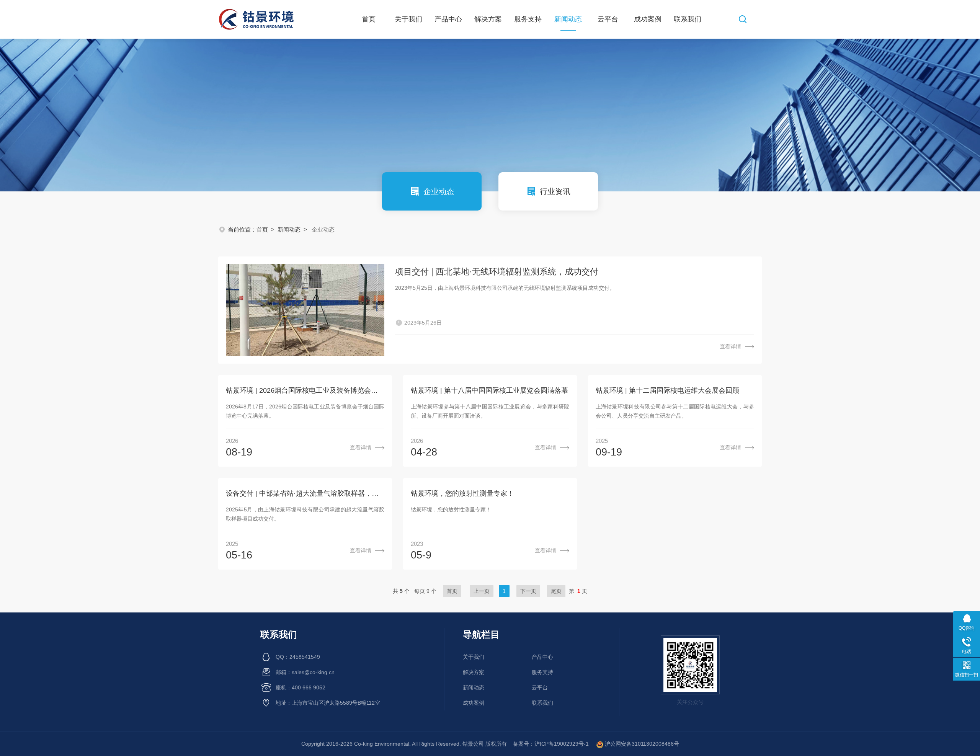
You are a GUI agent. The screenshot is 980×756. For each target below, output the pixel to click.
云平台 (608, 19)
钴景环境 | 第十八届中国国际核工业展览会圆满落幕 (489, 390)
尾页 (556, 591)
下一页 (528, 591)
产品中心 (448, 19)
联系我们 (687, 19)
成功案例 (648, 19)
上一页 (482, 591)
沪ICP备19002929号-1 (562, 744)
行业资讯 (555, 191)
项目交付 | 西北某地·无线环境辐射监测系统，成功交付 (496, 271)
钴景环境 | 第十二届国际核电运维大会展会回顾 (667, 390)
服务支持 (528, 19)
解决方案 (488, 19)
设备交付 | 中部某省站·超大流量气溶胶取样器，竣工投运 (305, 493)
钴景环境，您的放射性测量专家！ (462, 493)
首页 (369, 19)
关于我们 (408, 19)
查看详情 (730, 346)
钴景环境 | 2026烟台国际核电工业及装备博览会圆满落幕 (305, 390)
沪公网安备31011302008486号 (641, 744)
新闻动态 (568, 19)
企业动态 (438, 191)
